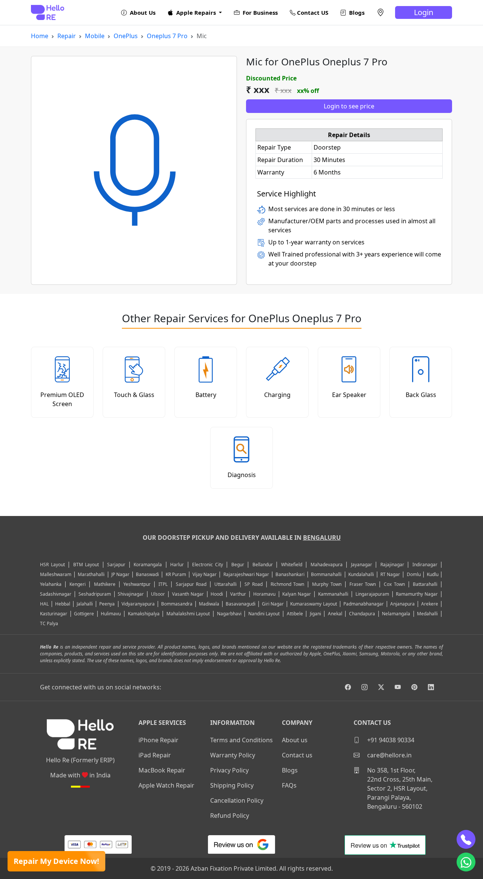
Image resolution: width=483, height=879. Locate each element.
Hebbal (62, 604)
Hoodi (217, 594)
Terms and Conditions (241, 740)
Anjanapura (402, 604)
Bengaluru (322, 537)
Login (423, 12)
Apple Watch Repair (166, 785)
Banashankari (290, 574)
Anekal (335, 613)
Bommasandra (176, 604)
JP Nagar (120, 574)
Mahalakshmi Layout (188, 613)
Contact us (297, 755)
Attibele (295, 613)
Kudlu (433, 574)
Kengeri (77, 584)
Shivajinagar (131, 594)
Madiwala (209, 604)
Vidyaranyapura (138, 604)
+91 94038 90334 (390, 740)
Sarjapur (116, 564)
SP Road (253, 584)
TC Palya (49, 623)
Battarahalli (425, 584)
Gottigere (84, 613)
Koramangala (148, 564)
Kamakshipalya (144, 613)
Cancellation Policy (236, 800)
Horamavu (264, 594)
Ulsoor (158, 594)
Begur (237, 564)
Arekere (429, 604)
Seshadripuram (94, 594)
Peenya (107, 604)
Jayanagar (361, 564)
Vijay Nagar (204, 574)
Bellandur (262, 564)
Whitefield (291, 564)
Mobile (95, 36)
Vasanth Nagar (188, 594)
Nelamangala (396, 613)
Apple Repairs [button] (196, 12)
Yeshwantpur (137, 584)
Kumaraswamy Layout (313, 604)
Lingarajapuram (372, 594)
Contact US (311, 12)
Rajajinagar (392, 564)
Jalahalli (85, 604)
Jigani (315, 613)
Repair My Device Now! (56, 861)
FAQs (289, 785)
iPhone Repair (158, 740)
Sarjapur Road (191, 584)
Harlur (177, 564)
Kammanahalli (333, 594)
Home (39, 36)
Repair (66, 36)
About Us (141, 12)
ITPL (163, 584)
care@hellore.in (389, 755)
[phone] (466, 839)
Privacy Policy (229, 770)
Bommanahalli (326, 574)
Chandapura (362, 613)
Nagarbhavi (229, 613)
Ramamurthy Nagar (417, 594)
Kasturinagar (53, 613)
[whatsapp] (466, 862)
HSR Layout (52, 564)
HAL (44, 604)
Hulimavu (111, 613)
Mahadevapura (327, 564)
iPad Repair (154, 755)
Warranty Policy (232, 755)
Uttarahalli (225, 584)
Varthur (238, 594)
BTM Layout (86, 564)
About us (295, 740)
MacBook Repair (161, 770)
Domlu (414, 574)
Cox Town (394, 584)
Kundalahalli (361, 574)
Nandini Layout (264, 613)
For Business (259, 12)
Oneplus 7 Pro (167, 36)
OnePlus (126, 36)
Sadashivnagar (55, 594)
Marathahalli (91, 574)
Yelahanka (51, 584)
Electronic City (207, 564)
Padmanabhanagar (363, 604)
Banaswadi (147, 574)
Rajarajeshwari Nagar (246, 574)
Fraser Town (362, 584)
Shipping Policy (232, 785)
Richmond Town (287, 584)
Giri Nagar (273, 604)
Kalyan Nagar (296, 594)
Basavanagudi (240, 604)
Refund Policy (229, 815)
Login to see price (349, 106)
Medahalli (427, 613)
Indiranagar (424, 564)
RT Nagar (390, 574)
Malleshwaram (55, 574)
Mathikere (104, 584)
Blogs (356, 12)
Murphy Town (326, 584)
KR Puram (176, 574)
